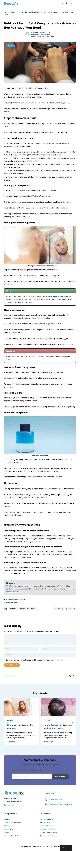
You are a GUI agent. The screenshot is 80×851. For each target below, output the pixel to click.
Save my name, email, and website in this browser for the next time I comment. (35, 660)
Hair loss (19, 12)
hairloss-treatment (27, 609)
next (72, 722)
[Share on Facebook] (55, 608)
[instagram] (4, 805)
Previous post (11, 676)
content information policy (17, 589)
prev (7, 722)
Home (6, 12)
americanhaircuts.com (16, 599)
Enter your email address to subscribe (27, 771)
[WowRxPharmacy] (11, 3)
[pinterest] (9, 805)
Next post (70, 676)
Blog (12, 12)
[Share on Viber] (70, 608)
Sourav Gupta (45, 32)
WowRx (9, 586)
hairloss (13, 609)
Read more (11, 742)
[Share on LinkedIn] (62, 608)
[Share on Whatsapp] (66, 608)
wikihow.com (12, 603)
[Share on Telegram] (74, 608)
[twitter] (13, 805)
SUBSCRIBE (60, 776)
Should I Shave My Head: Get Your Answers (44, 477)
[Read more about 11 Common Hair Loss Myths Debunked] (21, 707)
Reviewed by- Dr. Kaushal (40, 34)
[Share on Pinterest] (59, 608)
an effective (57, 296)
